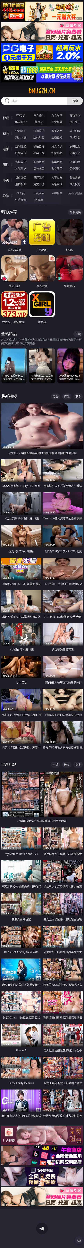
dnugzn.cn (42, 91)
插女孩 (21, 193)
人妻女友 (56, 177)
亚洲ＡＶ (20, 131)
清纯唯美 (38, 168)
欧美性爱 (75, 146)
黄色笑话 (56, 184)
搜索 (75, 101)
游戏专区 (75, 115)
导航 (6, 196)
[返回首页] (79, 1240)
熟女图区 (56, 168)
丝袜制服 (38, 137)
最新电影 (9, 764)
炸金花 (39, 122)
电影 (6, 149)
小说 (6, 180)
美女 (55, 396)
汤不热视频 (75, 193)
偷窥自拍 (20, 162)
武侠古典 (75, 177)
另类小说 (38, 184)
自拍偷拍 (38, 131)
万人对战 (56, 115)
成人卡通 (56, 146)
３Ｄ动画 (75, 131)
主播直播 (56, 137)
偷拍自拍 (38, 146)
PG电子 (20, 115)
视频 (6, 133)
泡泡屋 (39, 200)
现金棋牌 (56, 122)
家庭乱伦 (38, 177)
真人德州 (38, 115)
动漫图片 (75, 162)
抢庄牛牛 (75, 122)
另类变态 (75, 153)
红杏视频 (20, 200)
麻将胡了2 (20, 122)
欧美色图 (56, 162)
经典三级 (38, 153)
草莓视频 (56, 193)
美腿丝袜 (20, 168)
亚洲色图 (38, 162)
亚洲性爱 (20, 146)
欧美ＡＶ (56, 131)
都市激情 (20, 177)
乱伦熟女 (56, 153)
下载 (78, 334)
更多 (78, 396)
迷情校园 (20, 184)
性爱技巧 (75, 184)
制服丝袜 (20, 153)
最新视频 (9, 396)
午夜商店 (38, 193)
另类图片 (75, 168)
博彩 (6, 118)
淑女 (67, 765)
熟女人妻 (20, 137)
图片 (6, 165)
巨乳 (67, 396)
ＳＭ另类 (75, 137)
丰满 (55, 765)
